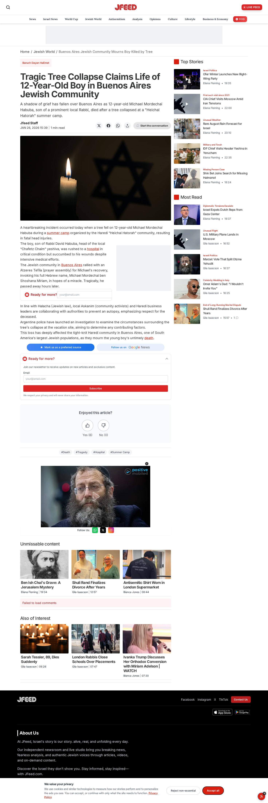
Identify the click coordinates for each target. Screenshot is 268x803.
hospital (93, 249)
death (148, 338)
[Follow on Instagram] (111, 530)
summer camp (58, 233)
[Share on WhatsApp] (117, 125)
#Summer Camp (120, 452)
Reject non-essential (183, 790)
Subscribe (95, 388)
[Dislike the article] (103, 425)
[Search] (8, 7)
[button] (146, 463)
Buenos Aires (71, 265)
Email (26, 372)
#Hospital (99, 452)
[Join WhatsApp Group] (95, 530)
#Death (65, 452)
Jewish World (44, 52)
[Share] (127, 125)
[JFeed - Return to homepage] (26, 699)
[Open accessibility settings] (261, 796)
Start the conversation (154, 125)
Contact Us (241, 699)
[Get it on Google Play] (242, 712)
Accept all (213, 790)
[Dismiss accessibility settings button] (264, 793)
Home (25, 52)
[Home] (126, 7)
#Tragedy (82, 452)
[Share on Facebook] (108, 125)
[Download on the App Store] (222, 712)
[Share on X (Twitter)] (99, 125)
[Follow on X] (103, 530)
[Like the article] (87, 425)
